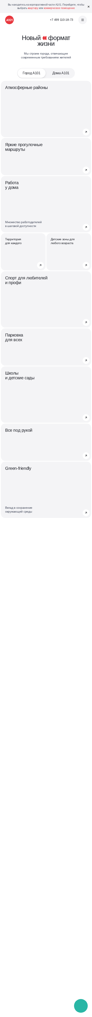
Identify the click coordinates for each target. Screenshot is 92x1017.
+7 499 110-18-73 (61, 19)
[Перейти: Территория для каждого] (40, 265)
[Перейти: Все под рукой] (86, 455)
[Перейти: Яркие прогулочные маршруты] (86, 170)
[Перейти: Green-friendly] (86, 512)
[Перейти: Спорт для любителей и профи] (86, 322)
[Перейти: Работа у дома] (86, 227)
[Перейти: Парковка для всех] (86, 360)
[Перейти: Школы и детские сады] (86, 417)
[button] (81, 1006)
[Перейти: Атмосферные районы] (86, 132)
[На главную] (9, 20)
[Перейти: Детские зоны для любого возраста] (86, 265)
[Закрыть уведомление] (88, 6)
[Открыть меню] (82, 20)
